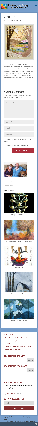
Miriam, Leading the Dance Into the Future (19, 341)
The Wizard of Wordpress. (26, 422)
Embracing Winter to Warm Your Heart (18, 347)
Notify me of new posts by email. (17, 145)
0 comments (18, 20)
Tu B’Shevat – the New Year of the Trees (18, 338)
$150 (13, 394)
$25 (8, 394)
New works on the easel (13, 349)
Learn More (7, 390)
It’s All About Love (11, 344)
